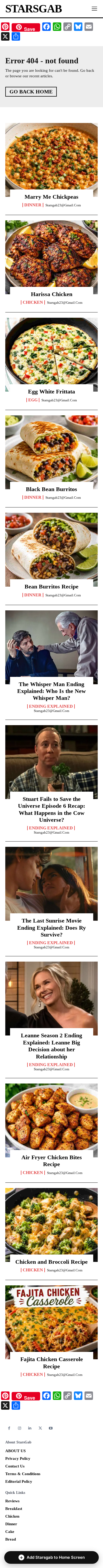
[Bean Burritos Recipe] (51, 550)
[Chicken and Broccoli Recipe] (51, 1225)
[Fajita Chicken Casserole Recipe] (51, 1322)
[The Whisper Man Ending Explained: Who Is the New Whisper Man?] (51, 647)
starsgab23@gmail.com (63, 205)
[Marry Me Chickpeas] (51, 160)
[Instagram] (19, 1428)
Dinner (32, 205)
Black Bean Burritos (51, 489)
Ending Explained (51, 706)
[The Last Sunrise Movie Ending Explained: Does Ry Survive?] (51, 884)
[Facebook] (9, 1428)
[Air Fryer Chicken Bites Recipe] (51, 1120)
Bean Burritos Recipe (51, 586)
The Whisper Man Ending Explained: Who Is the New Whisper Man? (51, 691)
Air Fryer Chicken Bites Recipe (51, 1160)
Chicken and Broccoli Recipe (51, 1261)
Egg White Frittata (51, 391)
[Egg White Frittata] (51, 355)
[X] (40, 1428)
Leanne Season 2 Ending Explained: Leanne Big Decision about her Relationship (51, 1045)
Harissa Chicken (51, 294)
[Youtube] (51, 1428)
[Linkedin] (30, 1428)
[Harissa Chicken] (51, 257)
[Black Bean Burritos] (51, 452)
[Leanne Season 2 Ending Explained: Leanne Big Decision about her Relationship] (51, 998)
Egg (33, 400)
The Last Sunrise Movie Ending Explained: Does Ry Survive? (51, 927)
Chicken (33, 302)
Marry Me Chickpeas (51, 196)
